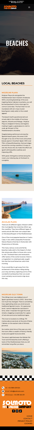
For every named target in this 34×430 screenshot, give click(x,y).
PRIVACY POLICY (25, 421)
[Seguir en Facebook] (13, 411)
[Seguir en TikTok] (20, 411)
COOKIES (28, 423)
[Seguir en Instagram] (17, 411)
